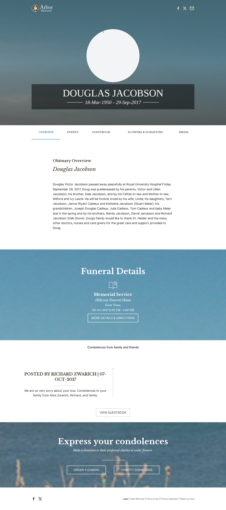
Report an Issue (187, 499)
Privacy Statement (169, 499)
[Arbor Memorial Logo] (42, 8)
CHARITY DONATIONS (136, 470)
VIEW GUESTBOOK (113, 412)
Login (125, 499)
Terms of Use (153, 499)
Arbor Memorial (137, 499)
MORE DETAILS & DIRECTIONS (113, 318)
